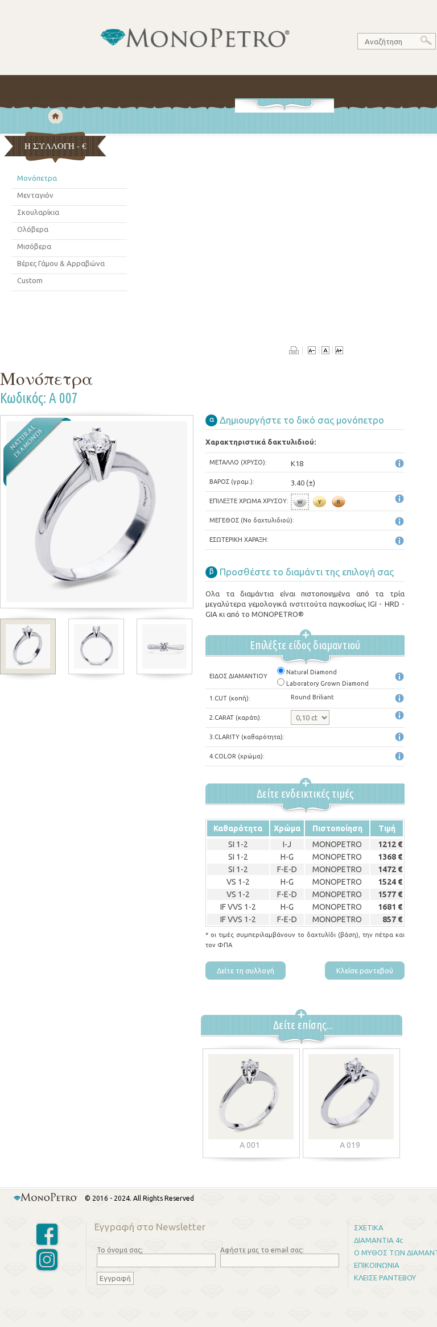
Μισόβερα (34, 246)
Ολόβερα (32, 229)
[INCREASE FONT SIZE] (339, 351)
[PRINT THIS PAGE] (296, 351)
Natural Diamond (311, 672)
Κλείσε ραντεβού (364, 970)
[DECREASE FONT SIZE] (311, 351)
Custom (30, 280)
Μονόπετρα (37, 178)
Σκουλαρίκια (38, 212)
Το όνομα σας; (120, 1250)
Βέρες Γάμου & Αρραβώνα (61, 263)
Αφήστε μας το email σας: (262, 1250)
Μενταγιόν (35, 195)
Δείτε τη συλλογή (245, 970)
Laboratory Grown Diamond (327, 683)
